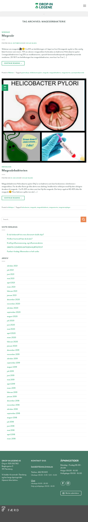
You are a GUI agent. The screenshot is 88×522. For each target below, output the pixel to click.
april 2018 (11, 434)
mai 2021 (10, 278)
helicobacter (25, 207)
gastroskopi (25, 73)
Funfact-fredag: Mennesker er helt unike (23, 251)
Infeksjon (6, 167)
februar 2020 (12, 341)
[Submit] (83, 219)
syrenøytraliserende (77, 73)
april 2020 (11, 333)
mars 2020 (11, 337)
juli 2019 (10, 371)
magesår (46, 73)
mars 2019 (11, 388)
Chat (33, 480)
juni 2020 (11, 325)
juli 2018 (10, 421)
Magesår (8, 36)
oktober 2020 (12, 308)
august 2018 (12, 417)
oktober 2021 (12, 265)
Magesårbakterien (14, 170)
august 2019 (12, 367)
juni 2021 (10, 274)
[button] (84, 6)
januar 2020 (12, 346)
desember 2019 (13, 350)
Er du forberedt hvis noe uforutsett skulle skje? (25, 234)
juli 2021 (10, 270)
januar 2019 (12, 396)
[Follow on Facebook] (63, 483)
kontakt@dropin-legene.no (42, 466)
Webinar (6, 32)
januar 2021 (11, 295)
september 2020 (14, 312)
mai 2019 (10, 379)
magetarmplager (64, 207)
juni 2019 (10, 375)
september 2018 (13, 413)
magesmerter (66, 73)
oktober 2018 (12, 409)
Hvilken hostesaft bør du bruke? (20, 238)
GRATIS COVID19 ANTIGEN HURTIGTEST (25, 247)
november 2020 (13, 303)
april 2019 (11, 384)
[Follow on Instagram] (68, 483)
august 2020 (12, 316)
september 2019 (13, 362)
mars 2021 (11, 287)
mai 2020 (11, 329)
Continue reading (13, 63)
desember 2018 (13, 400)
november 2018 (13, 405)
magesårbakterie (55, 73)
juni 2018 (10, 426)
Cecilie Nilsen (31, 43)
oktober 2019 (12, 358)
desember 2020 (13, 299)
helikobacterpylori (36, 73)
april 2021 (11, 282)
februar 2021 (12, 291)
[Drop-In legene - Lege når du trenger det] (44, 6)
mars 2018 (11, 438)
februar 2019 (12, 392)
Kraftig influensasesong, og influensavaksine (25, 243)
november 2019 (13, 354)
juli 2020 (10, 320)
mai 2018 (11, 430)
